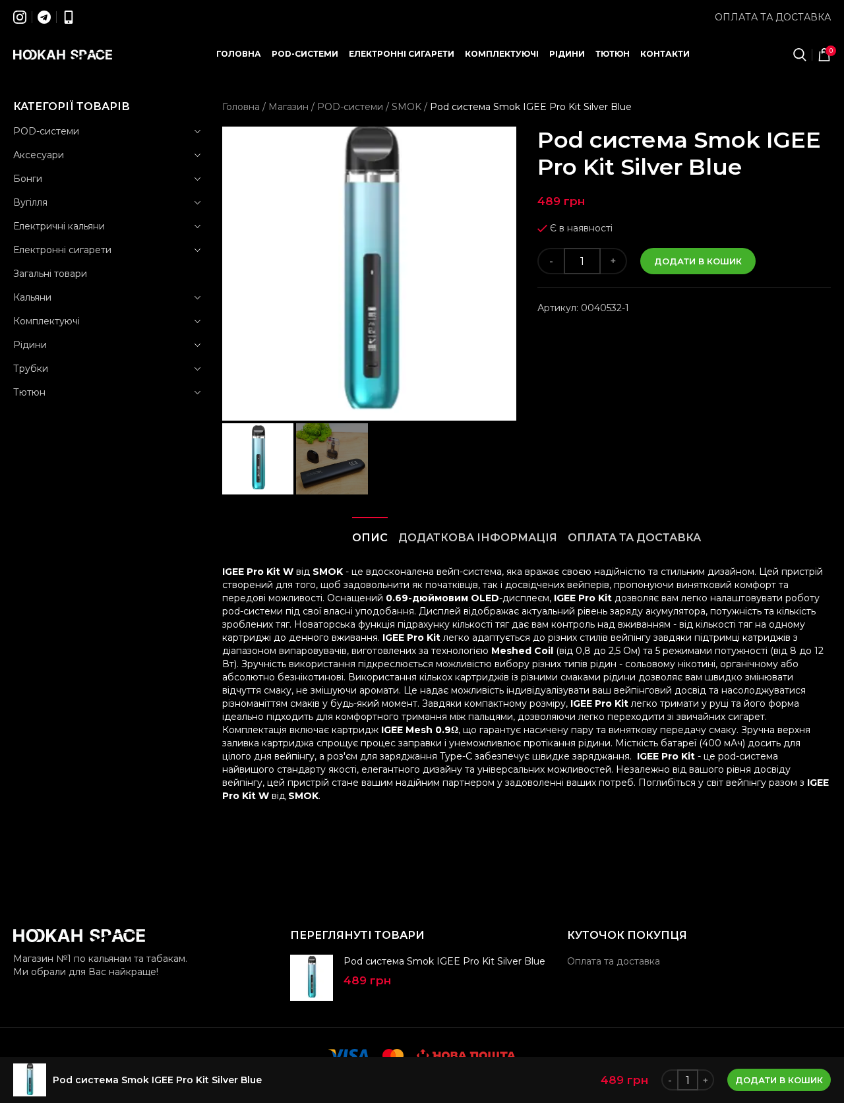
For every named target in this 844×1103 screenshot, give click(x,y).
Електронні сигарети (62, 250)
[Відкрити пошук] (799, 54)
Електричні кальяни (59, 226)
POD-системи (46, 131)
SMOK (406, 107)
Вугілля (30, 202)
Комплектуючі (46, 321)
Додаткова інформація (477, 537)
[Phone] (68, 17)
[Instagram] (19, 17)
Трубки (30, 368)
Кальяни (32, 297)
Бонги (27, 179)
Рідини (30, 345)
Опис (370, 537)
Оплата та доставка (773, 17)
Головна (241, 107)
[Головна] (62, 55)
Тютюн (29, 392)
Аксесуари (38, 155)
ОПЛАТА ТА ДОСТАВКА (634, 537)
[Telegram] (44, 17)
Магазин (288, 107)
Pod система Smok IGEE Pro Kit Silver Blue (444, 961)
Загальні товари (50, 274)
